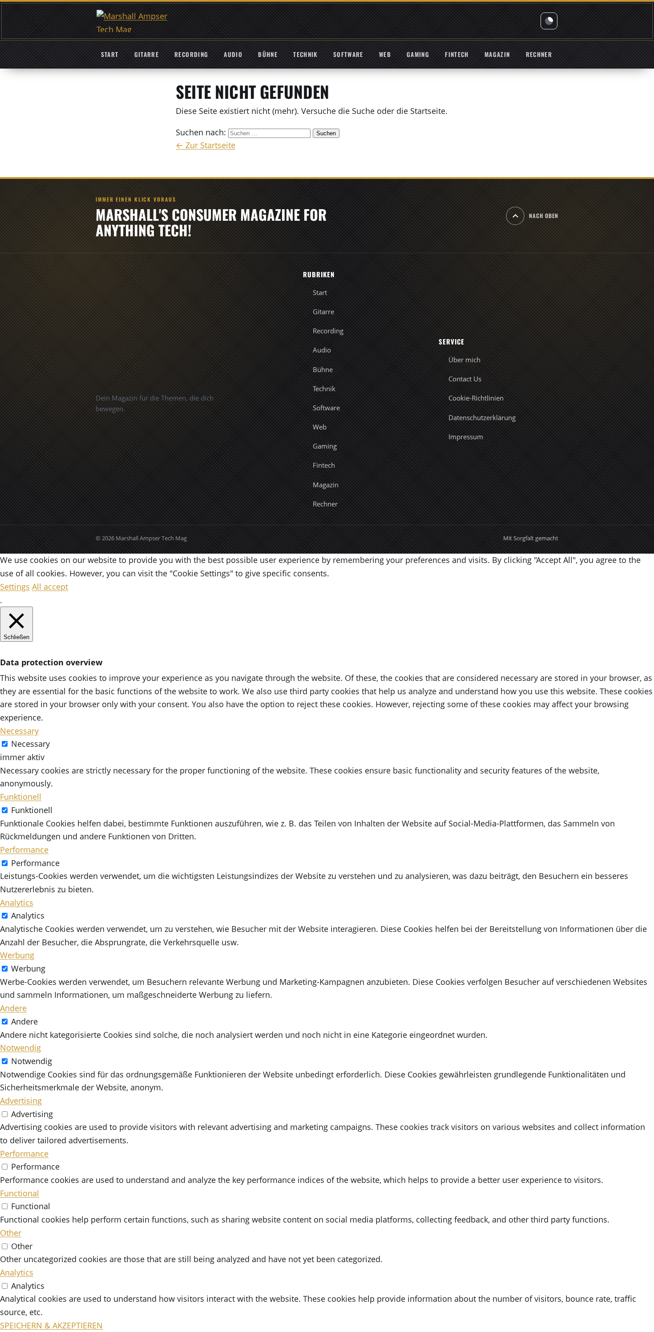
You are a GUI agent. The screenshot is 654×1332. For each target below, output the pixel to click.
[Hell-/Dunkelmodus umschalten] (549, 20)
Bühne (268, 54)
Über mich (464, 359)
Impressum (465, 436)
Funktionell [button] (20, 796)
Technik (305, 54)
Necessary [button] (19, 730)
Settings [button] (15, 586)
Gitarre (146, 54)
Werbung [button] (17, 955)
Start (110, 54)
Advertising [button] (21, 1100)
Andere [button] (13, 1008)
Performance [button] (24, 849)
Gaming (418, 54)
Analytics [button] (16, 902)
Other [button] (10, 1232)
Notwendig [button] (20, 1047)
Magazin (497, 54)
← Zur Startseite (205, 145)
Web (385, 54)
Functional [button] (19, 1193)
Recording (191, 54)
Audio (233, 54)
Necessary (30, 743)
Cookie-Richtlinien (476, 397)
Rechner (539, 54)
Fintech (456, 54)
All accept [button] (50, 586)
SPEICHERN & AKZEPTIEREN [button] (51, 1325)
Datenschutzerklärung (482, 417)
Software (348, 54)
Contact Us (464, 378)
